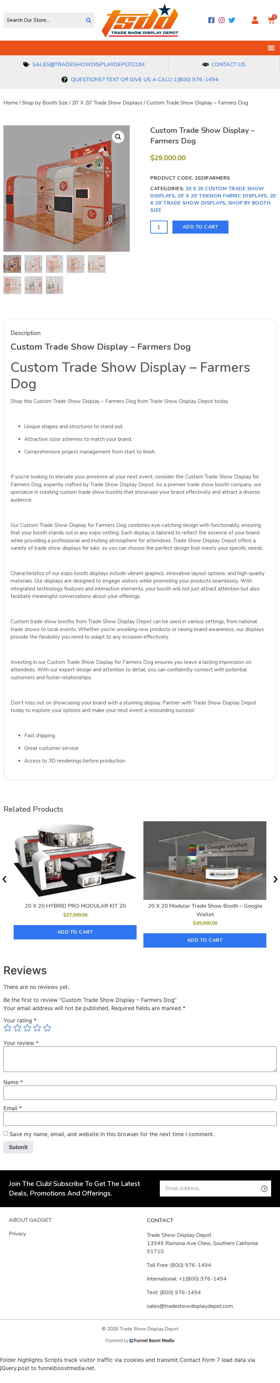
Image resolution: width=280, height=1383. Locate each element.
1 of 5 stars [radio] (7, 1028)
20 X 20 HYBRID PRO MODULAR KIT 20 (75, 906)
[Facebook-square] (211, 20)
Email (12, 1108)
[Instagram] (221, 20)
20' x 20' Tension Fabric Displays (222, 196)
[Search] (89, 20)
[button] (271, 48)
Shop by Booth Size (45, 102)
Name (13, 1082)
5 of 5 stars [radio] (47, 1028)
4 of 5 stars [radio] (37, 1028)
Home (10, 102)
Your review (21, 1043)
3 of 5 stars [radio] (27, 1028)
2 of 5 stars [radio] (17, 1028)
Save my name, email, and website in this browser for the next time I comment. (112, 1134)
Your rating (20, 1020)
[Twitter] (231, 20)
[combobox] (43, 20)
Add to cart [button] (75, 932)
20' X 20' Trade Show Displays (107, 102)
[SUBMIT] (252, 1189)
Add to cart (201, 227)
